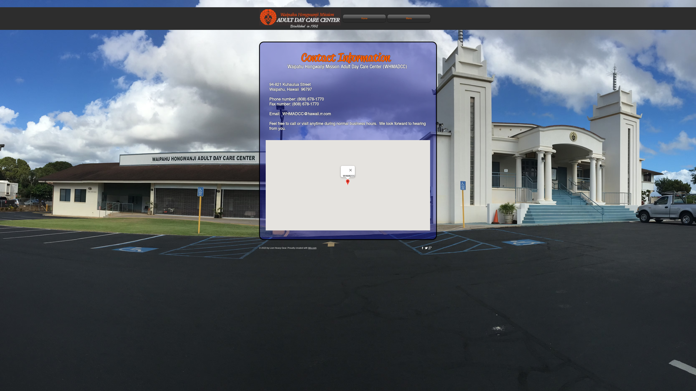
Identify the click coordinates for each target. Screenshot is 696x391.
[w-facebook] (422, 248)
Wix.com (312, 248)
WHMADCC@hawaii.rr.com (306, 114)
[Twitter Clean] (426, 248)
